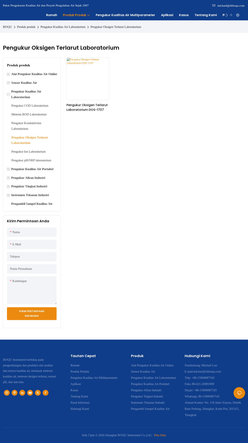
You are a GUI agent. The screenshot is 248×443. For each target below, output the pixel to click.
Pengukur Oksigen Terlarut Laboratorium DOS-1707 (87, 107)
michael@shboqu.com (231, 5)
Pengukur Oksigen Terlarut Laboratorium (115, 27)
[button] (227, 15)
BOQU (7, 27)
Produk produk (26, 27)
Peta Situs (160, 435)
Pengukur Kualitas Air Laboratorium (62, 27)
